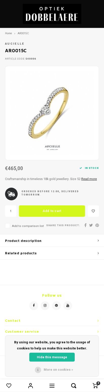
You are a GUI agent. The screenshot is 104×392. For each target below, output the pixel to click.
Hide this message (52, 357)
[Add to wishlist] (93, 211)
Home (8, 33)
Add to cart (52, 210)
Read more (89, 179)
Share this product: (63, 225)
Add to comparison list (28, 226)
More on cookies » (58, 369)
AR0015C (23, 33)
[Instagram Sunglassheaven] (45, 305)
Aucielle (15, 44)
